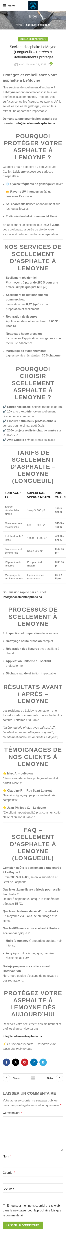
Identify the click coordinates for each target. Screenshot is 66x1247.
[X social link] (15, 1062)
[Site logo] (33, 5)
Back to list (33, 1078)
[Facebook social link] (6, 1062)
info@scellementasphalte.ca (35, 123)
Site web (8, 1189)
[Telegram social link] (43, 1062)
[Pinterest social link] (24, 1062)
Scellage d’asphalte (38, 24)
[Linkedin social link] (34, 1062)
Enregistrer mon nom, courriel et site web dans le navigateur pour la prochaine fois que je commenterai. (32, 1210)
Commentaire (12, 1112)
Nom (7, 1156)
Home (18, 24)
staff (21, 64)
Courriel (9, 1172)
